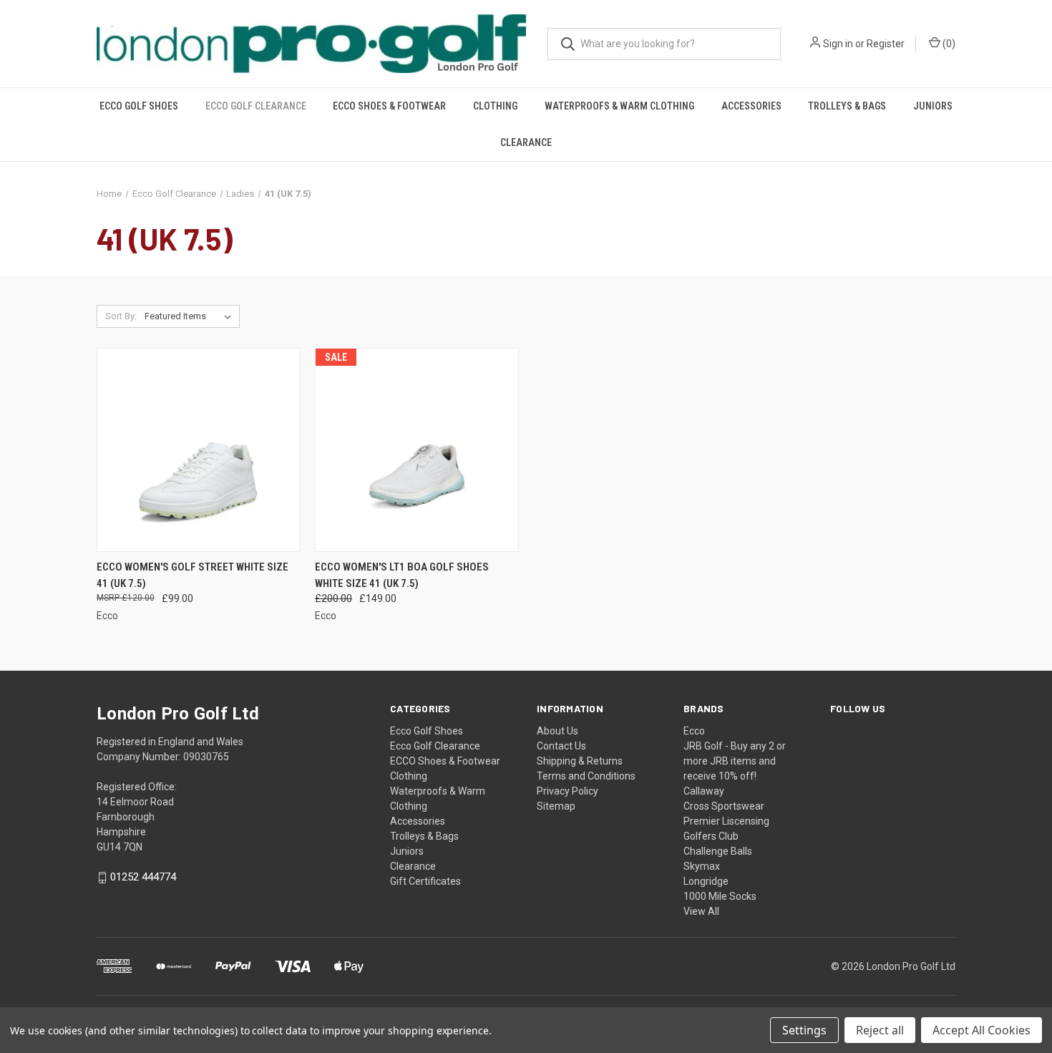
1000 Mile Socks (719, 896)
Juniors (933, 106)
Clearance (526, 142)
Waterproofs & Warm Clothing (619, 106)
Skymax (701, 866)
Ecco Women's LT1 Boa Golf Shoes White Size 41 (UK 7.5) (402, 575)
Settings (804, 1030)
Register (886, 43)
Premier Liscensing (726, 821)
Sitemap (556, 806)
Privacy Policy (567, 791)
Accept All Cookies (981, 1030)
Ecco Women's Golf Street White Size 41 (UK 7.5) (192, 575)
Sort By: (121, 316)
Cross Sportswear (723, 806)
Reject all (880, 1030)
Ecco (694, 731)
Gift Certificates (425, 881)
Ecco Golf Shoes (138, 106)
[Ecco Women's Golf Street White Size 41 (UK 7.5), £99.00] (198, 450)
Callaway (703, 791)
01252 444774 (143, 877)
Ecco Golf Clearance (255, 106)
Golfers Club (711, 836)
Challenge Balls (717, 851)
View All (701, 911)
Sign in (838, 43)
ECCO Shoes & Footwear (389, 106)
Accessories (751, 106)
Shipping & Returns (580, 761)
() (947, 43)
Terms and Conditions (586, 776)
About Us (557, 731)
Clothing (495, 106)
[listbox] (190, 316)
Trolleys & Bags (847, 106)
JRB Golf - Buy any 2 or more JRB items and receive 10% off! (734, 761)
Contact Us (561, 746)
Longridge (706, 881)
